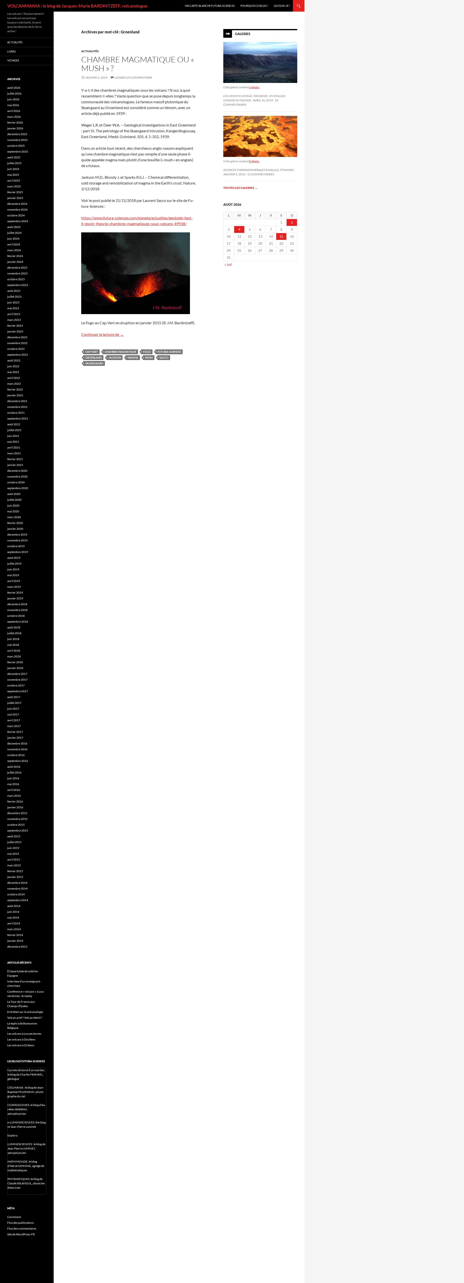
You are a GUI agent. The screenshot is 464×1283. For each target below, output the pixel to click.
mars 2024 (14, 250)
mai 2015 (13, 853)
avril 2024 (13, 244)
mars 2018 (14, 656)
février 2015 (15, 871)
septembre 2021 (17, 418)
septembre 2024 (17, 221)
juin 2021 (13, 436)
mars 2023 (14, 320)
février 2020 (15, 523)
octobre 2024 (16, 215)
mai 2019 (13, 575)
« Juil (228, 264)
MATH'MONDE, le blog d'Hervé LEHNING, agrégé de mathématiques (25, 1166)
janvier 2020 (15, 529)
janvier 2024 (15, 262)
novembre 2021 (17, 407)
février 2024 (15, 256)
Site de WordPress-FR (21, 1234)
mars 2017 (14, 726)
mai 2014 (13, 917)
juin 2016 (13, 778)
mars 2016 (14, 795)
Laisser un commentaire (133, 77)
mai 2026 (13, 105)
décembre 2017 (17, 674)
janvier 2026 (15, 128)
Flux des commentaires (21, 1228)
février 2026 (15, 122)
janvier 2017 (15, 737)
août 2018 (13, 627)
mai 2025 (13, 175)
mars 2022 (14, 383)
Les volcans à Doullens (21, 1039)
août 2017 (13, 697)
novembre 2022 (17, 343)
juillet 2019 (14, 563)
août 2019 (13, 558)
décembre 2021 (17, 401)
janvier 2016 (15, 807)
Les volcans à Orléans (20, 1045)
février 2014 (15, 935)
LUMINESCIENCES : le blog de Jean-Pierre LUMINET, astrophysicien (26, 1148)
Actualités (90, 51)
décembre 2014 (17, 883)
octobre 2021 (16, 412)
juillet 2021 (14, 430)
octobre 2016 (16, 755)
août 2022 (13, 360)
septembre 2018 (17, 621)
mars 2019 (14, 587)
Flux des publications (20, 1222)
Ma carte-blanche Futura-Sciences (210, 5)
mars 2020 (14, 517)
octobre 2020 (16, 482)
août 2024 (13, 227)
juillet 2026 (14, 93)
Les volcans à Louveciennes (24, 1033)
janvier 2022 (15, 395)
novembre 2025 (17, 140)
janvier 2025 (15, 198)
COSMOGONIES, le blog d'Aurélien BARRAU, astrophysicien (26, 1109)
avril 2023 (13, 314)
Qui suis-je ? (282, 5)
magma (133, 357)
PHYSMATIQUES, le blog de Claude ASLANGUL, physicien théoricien (26, 1183)
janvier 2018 (15, 668)
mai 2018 (13, 645)
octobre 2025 (16, 145)
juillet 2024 (14, 233)
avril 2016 (13, 790)
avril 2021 (13, 447)
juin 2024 (13, 238)
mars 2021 (14, 453)
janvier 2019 (15, 598)
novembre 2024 (17, 209)
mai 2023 (13, 308)
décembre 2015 (17, 813)
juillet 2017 (14, 703)
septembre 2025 (17, 151)
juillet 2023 (14, 296)
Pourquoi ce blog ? (254, 5)
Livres (11, 51)
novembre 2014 (17, 888)
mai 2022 (13, 372)
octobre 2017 (16, 685)
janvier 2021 (15, 465)
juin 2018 (13, 639)
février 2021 (15, 459)
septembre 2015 (17, 830)
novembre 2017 (17, 679)
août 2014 (13, 906)
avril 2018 (13, 650)
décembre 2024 (17, 204)
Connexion (14, 1217)
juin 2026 (13, 99)
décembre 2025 (17, 134)
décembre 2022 (17, 337)
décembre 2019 (17, 534)
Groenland (93, 357)
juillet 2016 (14, 772)
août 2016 (13, 766)
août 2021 (13, 424)
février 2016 (15, 801)
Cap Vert (91, 351)
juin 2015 (13, 848)
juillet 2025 (14, 163)
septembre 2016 (17, 761)
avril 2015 (13, 859)
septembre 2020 (17, 488)
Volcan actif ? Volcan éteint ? (24, 1017)
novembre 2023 (17, 273)
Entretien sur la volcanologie (25, 1012)
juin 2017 (13, 708)
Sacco (164, 357)
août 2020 (13, 494)
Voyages (13, 60)
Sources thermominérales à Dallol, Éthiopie (258, 170)
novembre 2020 (17, 476)
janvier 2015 (15, 877)
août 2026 (13, 87)
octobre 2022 (16, 349)
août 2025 (13, 157)
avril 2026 (13, 111)
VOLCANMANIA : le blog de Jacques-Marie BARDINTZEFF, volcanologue (77, 5)
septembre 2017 (17, 691)
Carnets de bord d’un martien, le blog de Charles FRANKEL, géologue (26, 1074)
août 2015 (13, 836)
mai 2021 (13, 441)
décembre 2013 (17, 946)
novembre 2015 (17, 819)
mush (149, 357)
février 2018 (15, 662)
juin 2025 (13, 169)
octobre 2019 (16, 546)
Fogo (147, 351)
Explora (12, 1135)
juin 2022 (13, 366)
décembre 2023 (17, 267)
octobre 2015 (16, 824)
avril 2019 (13, 581)
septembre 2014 (17, 900)
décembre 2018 (17, 604)
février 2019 (15, 592)
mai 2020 (13, 511)
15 (281, 236)
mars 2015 (14, 865)
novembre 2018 (17, 610)
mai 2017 (13, 714)
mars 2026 (14, 116)
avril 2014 (13, 923)
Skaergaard (94, 363)
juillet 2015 (14, 842)
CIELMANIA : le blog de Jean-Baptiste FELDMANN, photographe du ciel (25, 1092)
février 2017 (15, 732)
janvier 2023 (15, 331)
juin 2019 (13, 569)
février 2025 (15, 192)
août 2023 (13, 291)
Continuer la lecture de (102, 334)
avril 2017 (13, 720)
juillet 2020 (14, 499)
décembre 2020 (17, 470)
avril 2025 (13, 180)
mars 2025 (14, 186)
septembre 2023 (17, 285)
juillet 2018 (14, 633)
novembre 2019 (17, 540)
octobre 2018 (16, 616)
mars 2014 (14, 929)
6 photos (254, 87)
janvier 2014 (15, 941)
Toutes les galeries (240, 188)
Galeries (242, 34)
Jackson (115, 357)
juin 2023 (13, 302)
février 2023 (15, 325)
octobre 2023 (16, 279)
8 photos (254, 161)
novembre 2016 (17, 749)
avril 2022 (13, 378)
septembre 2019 (17, 552)
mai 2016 (13, 784)
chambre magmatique (120, 351)
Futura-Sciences (169, 351)
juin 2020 (13, 505)
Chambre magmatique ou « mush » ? (137, 63)
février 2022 (15, 389)
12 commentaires (260, 174)
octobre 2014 (16, 894)
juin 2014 (13, 912)
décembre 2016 (17, 743)
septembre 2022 (17, 354)
